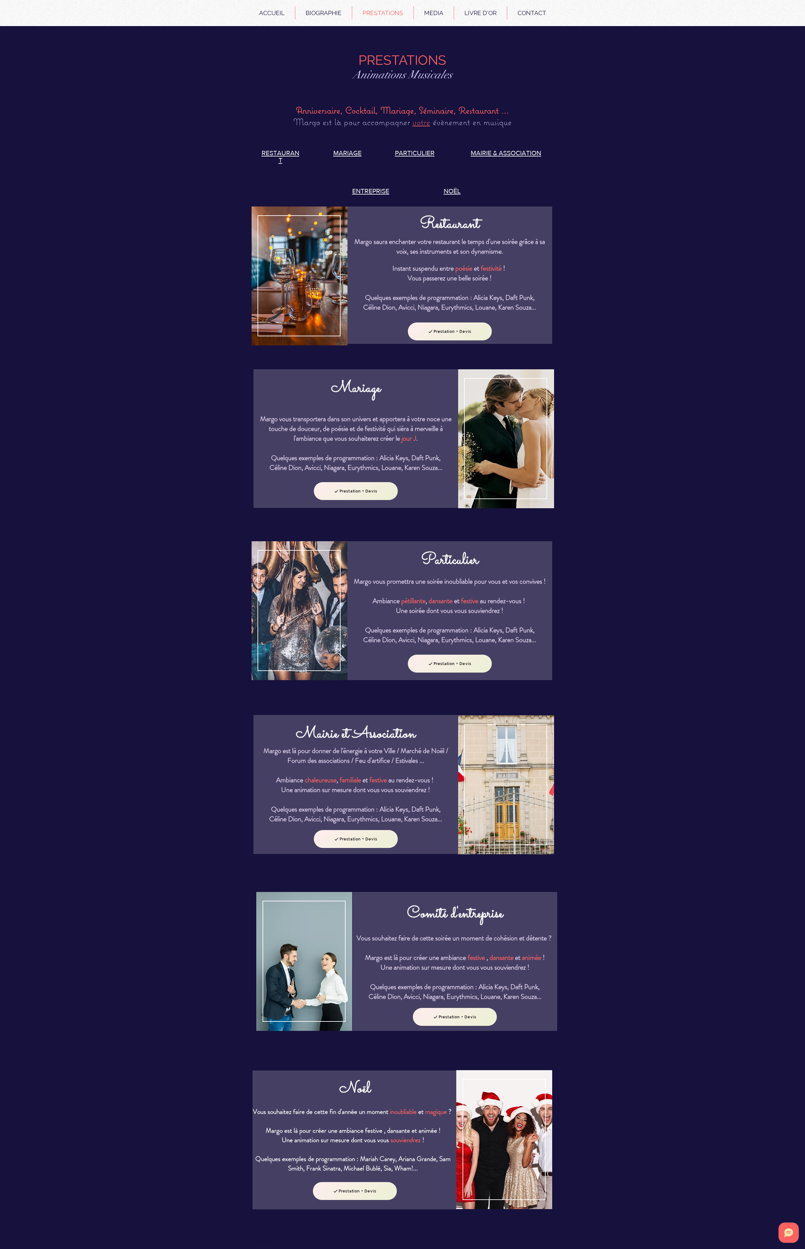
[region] (299, 276)
